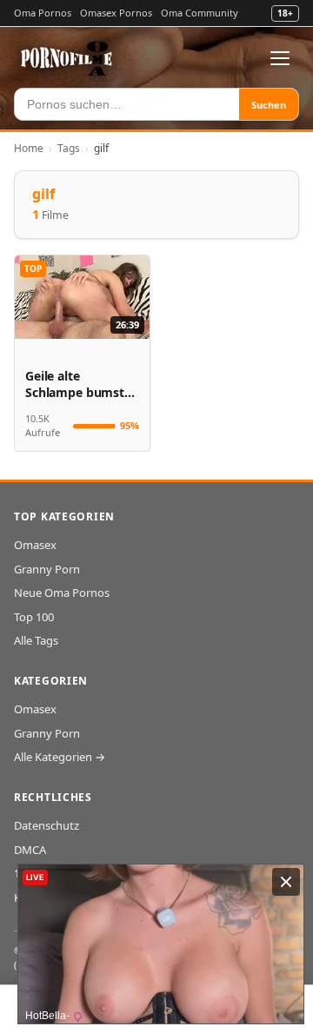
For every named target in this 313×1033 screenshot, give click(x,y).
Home (28, 148)
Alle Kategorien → (59, 757)
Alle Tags (36, 640)
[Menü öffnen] (280, 58)
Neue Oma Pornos (62, 592)
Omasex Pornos (116, 12)
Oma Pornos (42, 12)
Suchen (268, 104)
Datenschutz (46, 825)
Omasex (35, 545)
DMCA (30, 850)
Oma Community (199, 12)
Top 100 (34, 617)
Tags (68, 148)
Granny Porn (47, 569)
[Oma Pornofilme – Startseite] (67, 58)
